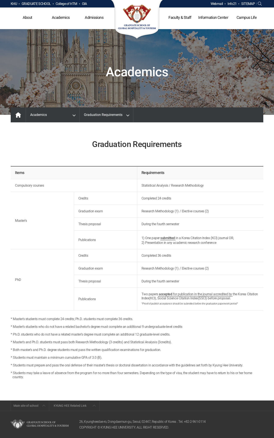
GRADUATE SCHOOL (36, 4)
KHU (14, 4)
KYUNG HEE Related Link (70, 405)
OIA (84, 4)
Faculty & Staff (179, 17)
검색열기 (259, 3)
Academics (61, 17)
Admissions (94, 17)
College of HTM (66, 4)
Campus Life (247, 17)
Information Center (213, 17)
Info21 (232, 4)
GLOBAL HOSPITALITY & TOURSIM (137, 19)
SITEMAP (248, 4)
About (27, 17)
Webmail (217, 4)
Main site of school (25, 405)
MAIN (18, 114)
